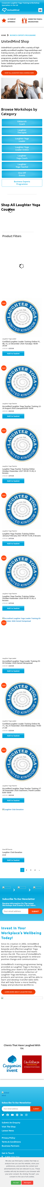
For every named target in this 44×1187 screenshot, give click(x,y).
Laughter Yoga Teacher (22, 165)
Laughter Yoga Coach (22, 157)
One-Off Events (22, 174)
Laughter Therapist (22, 131)
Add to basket (13, 353)
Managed (27, 1183)
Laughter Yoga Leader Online (22, 148)
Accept (16, 1183)
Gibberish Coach (22, 122)
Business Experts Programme (22, 182)
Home (3, 35)
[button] (40, 10)
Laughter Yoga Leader (22, 139)
